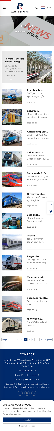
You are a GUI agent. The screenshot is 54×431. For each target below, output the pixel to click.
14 (41, 340)
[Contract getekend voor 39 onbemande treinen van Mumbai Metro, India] (12, 117)
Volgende (48, 340)
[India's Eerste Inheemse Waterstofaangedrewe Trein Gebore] (12, 159)
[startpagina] (20, 7)
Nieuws (35, 31)
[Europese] (12, 304)
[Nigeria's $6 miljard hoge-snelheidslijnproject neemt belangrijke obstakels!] (12, 325)
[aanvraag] (50, 205)
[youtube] (27, 393)
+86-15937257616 (29, 370)
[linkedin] (33, 393)
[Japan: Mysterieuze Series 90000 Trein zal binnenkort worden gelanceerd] (12, 242)
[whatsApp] (50, 211)
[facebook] (20, 393)
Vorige (4, 340)
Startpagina (23, 31)
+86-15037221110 (32, 379)
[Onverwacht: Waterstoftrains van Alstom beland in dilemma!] (12, 200)
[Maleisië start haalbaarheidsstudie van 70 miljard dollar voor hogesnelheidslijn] (12, 283)
